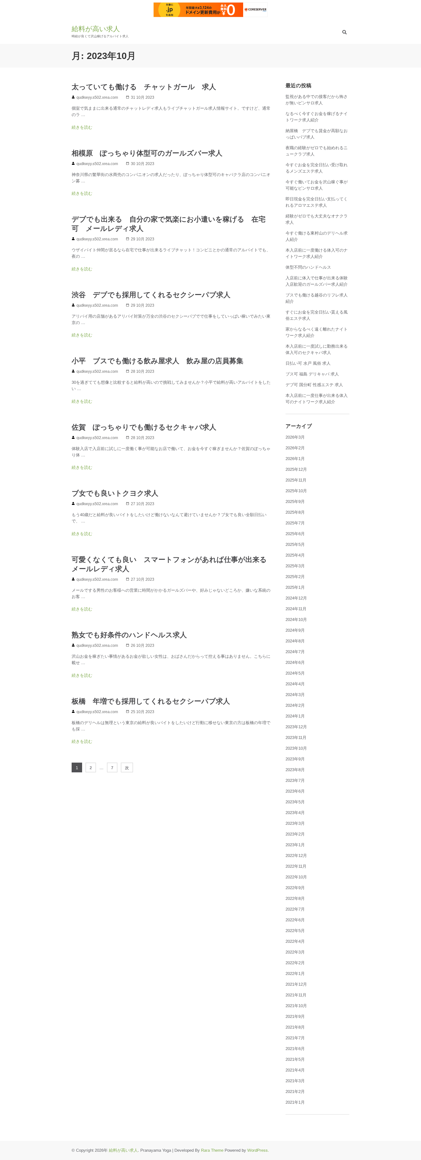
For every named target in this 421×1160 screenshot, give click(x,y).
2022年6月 (295, 920)
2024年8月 (295, 641)
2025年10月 (296, 491)
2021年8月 (295, 1027)
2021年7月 (295, 1038)
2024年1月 (295, 716)
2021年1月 (295, 1102)
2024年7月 (295, 651)
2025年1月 (295, 587)
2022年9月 (295, 887)
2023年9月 (295, 759)
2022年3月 (295, 952)
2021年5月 (295, 1059)
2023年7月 (295, 780)
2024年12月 (296, 598)
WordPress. (258, 1150)
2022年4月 (295, 941)
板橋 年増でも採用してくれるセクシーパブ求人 (151, 701)
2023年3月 (295, 823)
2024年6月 (295, 662)
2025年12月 (296, 469)
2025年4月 (295, 555)
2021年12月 (296, 984)
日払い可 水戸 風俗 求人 (308, 363)
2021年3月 (295, 1081)
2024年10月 (296, 619)
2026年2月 (295, 448)
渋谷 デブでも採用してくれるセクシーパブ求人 (151, 295)
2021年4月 (295, 1070)
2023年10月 (296, 748)
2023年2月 (295, 834)
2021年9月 (295, 1016)
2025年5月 (295, 544)
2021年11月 (296, 995)
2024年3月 (295, 694)
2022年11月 (296, 866)
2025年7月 (295, 523)
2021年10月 (296, 1005)
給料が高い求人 (96, 29)
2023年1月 (295, 845)
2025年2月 (295, 576)
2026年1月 (295, 458)
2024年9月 (295, 630)
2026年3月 (295, 437)
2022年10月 (296, 877)
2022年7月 (295, 909)
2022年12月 (296, 855)
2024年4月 (295, 684)
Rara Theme (212, 1150)
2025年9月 (295, 501)
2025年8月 (295, 512)
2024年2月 (295, 705)
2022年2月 (295, 963)
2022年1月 (295, 973)
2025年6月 (295, 533)
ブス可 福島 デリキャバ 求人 (312, 374)
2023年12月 (296, 727)
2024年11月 (296, 609)
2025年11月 (296, 480)
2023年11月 (296, 737)
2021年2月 (295, 1091)
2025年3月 (295, 566)
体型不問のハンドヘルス (308, 267)
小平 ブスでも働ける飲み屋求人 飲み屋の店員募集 (157, 361)
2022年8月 (295, 898)
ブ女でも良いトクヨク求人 (115, 493)
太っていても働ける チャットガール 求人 (144, 87)
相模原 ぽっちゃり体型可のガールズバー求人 (147, 153)
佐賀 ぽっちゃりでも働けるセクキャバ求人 (144, 427)
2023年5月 (295, 802)
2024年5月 (295, 673)
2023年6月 (295, 791)
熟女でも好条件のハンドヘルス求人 (129, 635)
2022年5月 (295, 930)
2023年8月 (295, 769)
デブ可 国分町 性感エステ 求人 (314, 385)
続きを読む (82, 127)
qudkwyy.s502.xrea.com (97, 97)
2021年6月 (295, 1048)
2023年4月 (295, 812)
